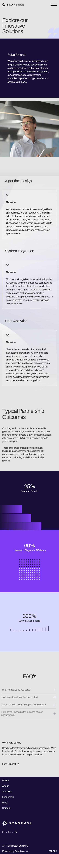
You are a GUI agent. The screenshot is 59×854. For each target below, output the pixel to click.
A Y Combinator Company (15, 845)
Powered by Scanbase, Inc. (15, 851)
